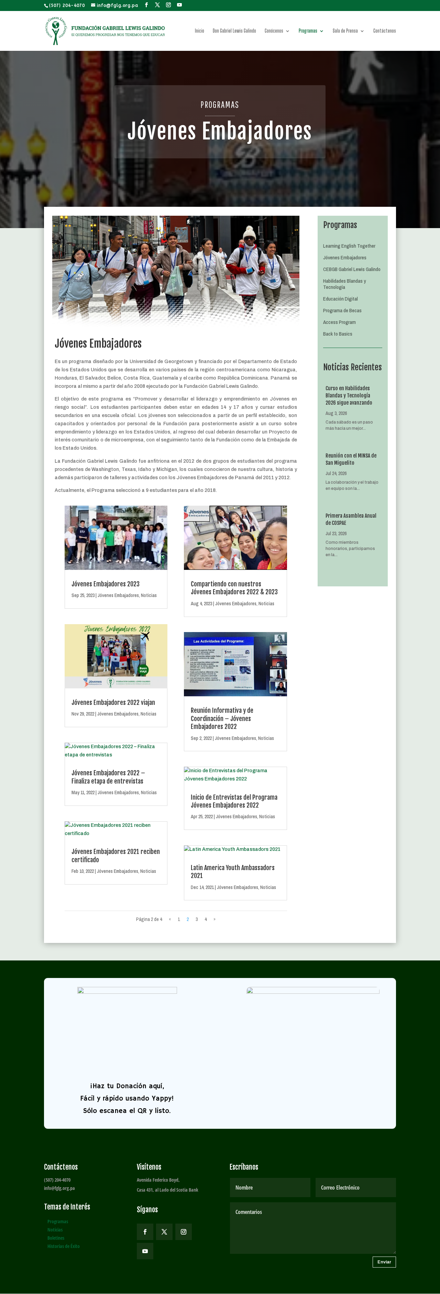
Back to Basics (337, 334)
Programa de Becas (342, 310)
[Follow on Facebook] (145, 1232)
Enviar (384, 1262)
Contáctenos (384, 31)
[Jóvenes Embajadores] (175, 325)
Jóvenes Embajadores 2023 (106, 584)
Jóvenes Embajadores (118, 595)
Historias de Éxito (63, 1246)
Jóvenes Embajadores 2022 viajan (113, 702)
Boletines (55, 1238)
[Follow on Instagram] (183, 1232)
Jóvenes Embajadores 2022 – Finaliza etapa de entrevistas (108, 777)
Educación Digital (340, 299)
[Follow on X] (164, 1232)
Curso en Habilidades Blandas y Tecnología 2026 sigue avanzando (349, 395)
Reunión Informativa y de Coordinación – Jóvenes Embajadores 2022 (222, 718)
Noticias (149, 595)
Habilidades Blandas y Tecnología (344, 284)
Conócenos (274, 31)
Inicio (199, 31)
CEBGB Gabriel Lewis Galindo (352, 269)
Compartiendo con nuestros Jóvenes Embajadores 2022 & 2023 (234, 588)
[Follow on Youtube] (145, 1251)
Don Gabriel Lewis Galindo (234, 31)
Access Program (339, 322)
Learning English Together (349, 246)
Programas (308, 31)
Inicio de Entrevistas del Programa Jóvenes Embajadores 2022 (234, 801)
